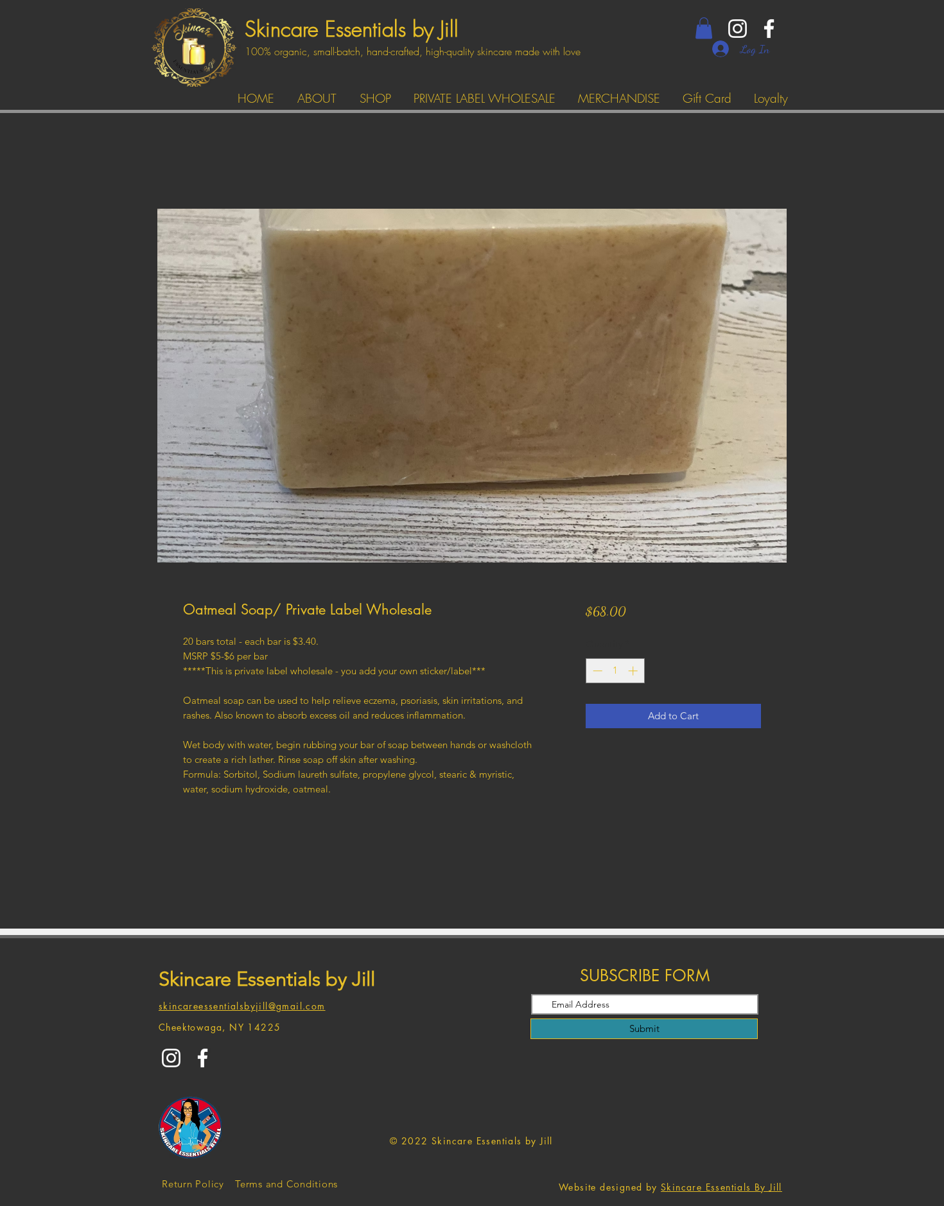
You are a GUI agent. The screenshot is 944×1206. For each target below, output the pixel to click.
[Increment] (634, 671)
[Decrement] (596, 671)
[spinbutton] (614, 671)
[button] (704, 28)
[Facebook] (769, 28)
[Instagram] (737, 28)
